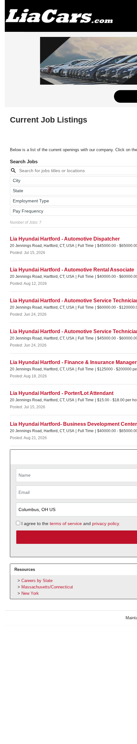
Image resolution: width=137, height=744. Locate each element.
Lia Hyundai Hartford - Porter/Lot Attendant (61, 393)
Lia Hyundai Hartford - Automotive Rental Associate (72, 269)
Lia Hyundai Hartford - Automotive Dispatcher (65, 239)
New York (30, 593)
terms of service (66, 523)
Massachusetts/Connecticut (47, 587)
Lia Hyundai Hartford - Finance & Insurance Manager (73, 362)
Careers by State (37, 580)
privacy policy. (106, 523)
